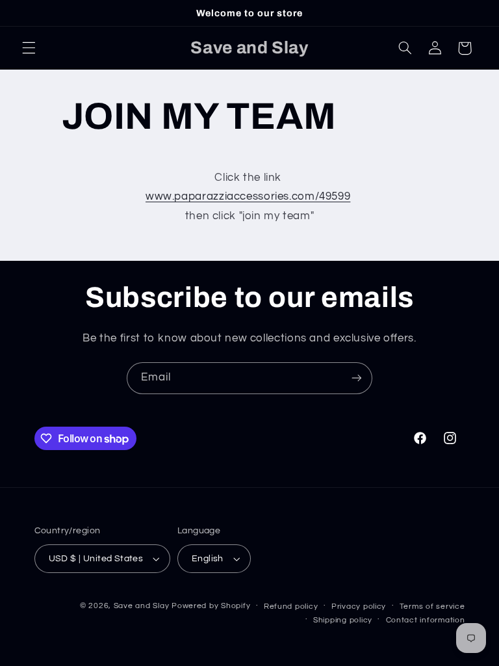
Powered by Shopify (211, 605)
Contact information (425, 620)
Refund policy (291, 606)
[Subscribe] (357, 378)
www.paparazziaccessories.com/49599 (248, 196)
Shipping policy (342, 620)
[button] (29, 48)
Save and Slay (142, 605)
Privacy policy (358, 606)
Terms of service (432, 606)
